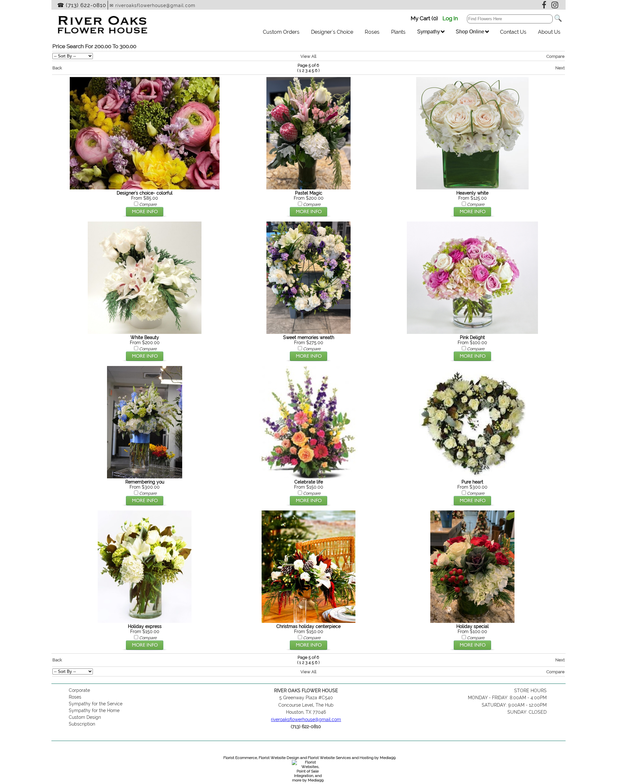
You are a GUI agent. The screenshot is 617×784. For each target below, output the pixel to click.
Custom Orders (281, 32)
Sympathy (429, 31)
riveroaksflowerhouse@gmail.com (306, 719)
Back (57, 67)
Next (560, 67)
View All (308, 56)
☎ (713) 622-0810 (81, 5)
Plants (398, 32)
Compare (555, 56)
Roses (372, 32)
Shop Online (471, 31)
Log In (450, 18)
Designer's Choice (332, 32)
